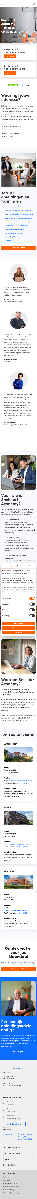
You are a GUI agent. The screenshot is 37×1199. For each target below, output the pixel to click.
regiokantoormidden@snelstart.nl (20, 781)
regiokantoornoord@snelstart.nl (20, 844)
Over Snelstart (10, 1165)
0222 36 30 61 (22, 783)
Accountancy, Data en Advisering (16, 226)
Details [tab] (19, 566)
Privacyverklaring (8, 1190)
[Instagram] (13, 1090)
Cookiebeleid (7, 1180)
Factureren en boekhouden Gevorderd (18, 211)
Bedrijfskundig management (14, 229)
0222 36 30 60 (22, 913)
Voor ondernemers (11, 1147)
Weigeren (18, 632)
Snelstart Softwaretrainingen (10, 126)
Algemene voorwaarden (10, 1183)
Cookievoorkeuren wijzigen (11, 1193)
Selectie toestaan (18, 628)
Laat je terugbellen (18, 1052)
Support (6, 1159)
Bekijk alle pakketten (14, 1124)
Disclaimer (6, 1177)
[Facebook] (4, 1090)
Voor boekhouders (11, 1153)
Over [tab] (30, 566)
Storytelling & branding (12, 237)
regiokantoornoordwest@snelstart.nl (16, 910)
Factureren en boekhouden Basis (16, 207)
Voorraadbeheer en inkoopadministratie (18, 218)
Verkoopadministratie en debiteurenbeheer (19, 214)
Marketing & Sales (7, 136)
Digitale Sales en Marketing (14, 233)
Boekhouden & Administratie (10, 130)
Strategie (8, 241)
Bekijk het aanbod (18, 248)
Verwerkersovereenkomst (11, 1186)
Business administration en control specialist (20, 222)
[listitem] (18, 1103)
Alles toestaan (18, 623)
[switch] (32, 604)
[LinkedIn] (8, 1090)
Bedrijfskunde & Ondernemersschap (13, 133)
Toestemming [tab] (7, 566)
